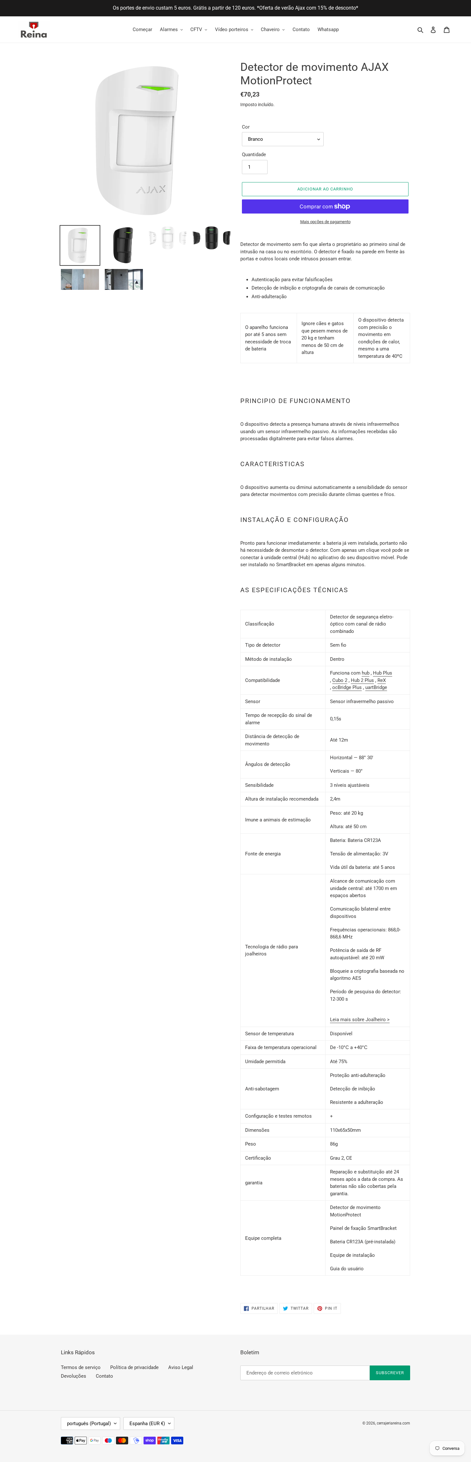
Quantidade (254, 154)
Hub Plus (382, 673)
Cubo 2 (339, 680)
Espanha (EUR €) (147, 1423)
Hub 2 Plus (362, 680)
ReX (381, 680)
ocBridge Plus (347, 687)
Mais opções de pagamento (325, 221)
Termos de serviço (81, 1367)
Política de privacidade (134, 1367)
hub (365, 673)
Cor (246, 127)
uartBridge (376, 687)
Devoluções (73, 1376)
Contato (104, 1376)
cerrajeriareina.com (393, 1423)
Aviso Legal (180, 1367)
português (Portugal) (89, 1423)
